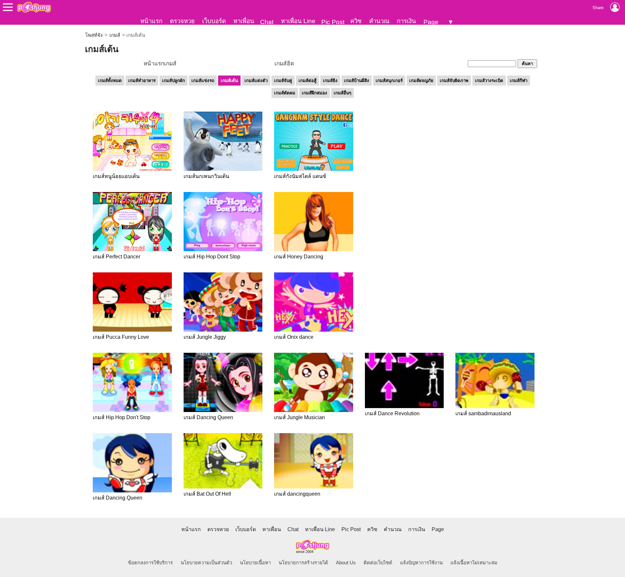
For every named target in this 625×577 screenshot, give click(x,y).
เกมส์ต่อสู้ (307, 80)
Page (431, 22)
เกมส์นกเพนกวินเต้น (206, 176)
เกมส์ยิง (330, 80)
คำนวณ (379, 21)
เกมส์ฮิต (284, 63)
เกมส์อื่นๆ (342, 92)
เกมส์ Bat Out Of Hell (207, 494)
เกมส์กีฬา (518, 80)
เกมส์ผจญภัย (421, 80)
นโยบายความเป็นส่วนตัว (206, 562)
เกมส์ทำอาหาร (142, 80)
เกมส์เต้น (229, 80)
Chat (266, 22)
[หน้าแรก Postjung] (34, 7)
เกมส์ (114, 35)
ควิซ (356, 21)
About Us (346, 562)
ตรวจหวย (182, 21)
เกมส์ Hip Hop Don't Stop (121, 417)
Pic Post (332, 22)
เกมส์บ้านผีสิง (356, 80)
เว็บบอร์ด (214, 21)
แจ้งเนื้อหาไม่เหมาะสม (474, 562)
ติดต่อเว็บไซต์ (378, 562)
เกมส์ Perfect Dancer (116, 256)
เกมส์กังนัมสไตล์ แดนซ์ (300, 176)
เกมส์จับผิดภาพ (454, 80)
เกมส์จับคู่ (283, 80)
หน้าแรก (151, 21)
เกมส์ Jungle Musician (299, 417)
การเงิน (406, 21)
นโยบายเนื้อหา (255, 562)
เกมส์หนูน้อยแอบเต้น (116, 176)
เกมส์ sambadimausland (483, 413)
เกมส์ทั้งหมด (110, 80)
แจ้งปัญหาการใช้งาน (421, 562)
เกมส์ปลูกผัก (173, 80)
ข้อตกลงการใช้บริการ (150, 562)
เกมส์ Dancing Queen (208, 417)
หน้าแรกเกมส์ (160, 63)
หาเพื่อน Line (298, 21)
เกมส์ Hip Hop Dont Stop (212, 256)
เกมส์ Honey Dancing (298, 256)
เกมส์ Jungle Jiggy (205, 337)
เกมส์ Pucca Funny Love (121, 337)
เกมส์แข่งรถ (202, 80)
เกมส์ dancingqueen (297, 494)
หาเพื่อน (243, 21)
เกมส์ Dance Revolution (392, 413)
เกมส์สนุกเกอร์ (389, 80)
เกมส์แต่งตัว (256, 80)
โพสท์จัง (94, 35)
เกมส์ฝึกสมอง (314, 92)
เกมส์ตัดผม (284, 92)
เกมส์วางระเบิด (489, 80)
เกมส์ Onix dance (293, 337)
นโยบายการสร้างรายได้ (303, 562)
